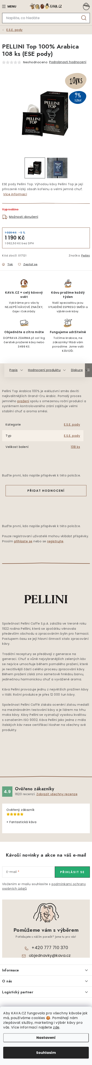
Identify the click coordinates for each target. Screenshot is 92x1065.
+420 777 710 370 (49, 948)
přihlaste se (23, 541)
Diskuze (77, 370)
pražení (23, 401)
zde (56, 1027)
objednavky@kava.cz (50, 955)
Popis (13, 370)
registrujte (55, 541)
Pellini (85, 255)
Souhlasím (46, 1052)
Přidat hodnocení (46, 491)
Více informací (15, 194)
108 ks (75, 447)
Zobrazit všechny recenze (56, 794)
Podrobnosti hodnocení (67, 62)
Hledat (84, 18)
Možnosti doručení (23, 217)
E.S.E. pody (72, 424)
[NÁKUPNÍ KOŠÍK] (85, 6)
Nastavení (46, 1037)
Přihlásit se (72, 872)
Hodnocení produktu (44, 370)
